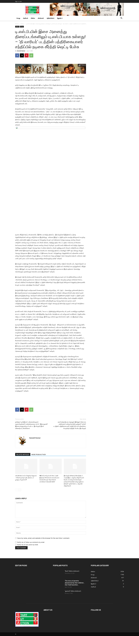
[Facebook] (17, 55)
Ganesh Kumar (21, 51)
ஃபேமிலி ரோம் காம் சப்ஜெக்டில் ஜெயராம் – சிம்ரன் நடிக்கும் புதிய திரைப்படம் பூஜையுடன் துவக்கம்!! (26, 477)
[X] (22, 55)
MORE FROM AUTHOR (39, 454)
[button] (121, 18)
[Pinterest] (27, 55)
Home (17, 24)
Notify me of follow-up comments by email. (31, 542)
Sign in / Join (18, 1)
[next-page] (19, 490)
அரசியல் (25, 18)
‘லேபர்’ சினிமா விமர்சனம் (72, 571)
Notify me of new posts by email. (27, 544)
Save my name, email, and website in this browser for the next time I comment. (43, 538)
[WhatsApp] (31, 55)
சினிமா (33, 18)
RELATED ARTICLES (22, 454)
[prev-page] (16, 490)
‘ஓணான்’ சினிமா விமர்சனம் (73, 591)
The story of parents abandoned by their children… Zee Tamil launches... (75, 583)
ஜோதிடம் (59, 18)
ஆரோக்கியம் (50, 18)
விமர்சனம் (41, 18)
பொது (18, 18)
